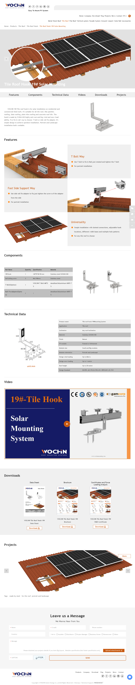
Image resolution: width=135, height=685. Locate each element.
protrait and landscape (40, 596)
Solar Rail (117, 21)
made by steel (15, 596)
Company (87, 16)
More (124, 556)
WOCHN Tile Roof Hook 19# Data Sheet (34, 521)
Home (81, 16)
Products (13, 26)
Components (35, 94)
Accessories (126, 21)
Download (96, 16)
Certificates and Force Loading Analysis (100, 483)
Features (14, 94)
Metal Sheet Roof (54, 21)
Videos (82, 94)
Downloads (101, 94)
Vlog (102, 16)
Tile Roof (65, 21)
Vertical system (82, 21)
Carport (110, 21)
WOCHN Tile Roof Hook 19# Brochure (67, 520)
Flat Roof (73, 21)
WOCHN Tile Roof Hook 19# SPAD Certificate (100, 520)
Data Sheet (34, 482)
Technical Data (60, 94)
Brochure (67, 482)
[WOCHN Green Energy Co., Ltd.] (14, 5)
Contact (119, 16)
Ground (104, 21)
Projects (108, 16)
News (113, 16)
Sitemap (77, 683)
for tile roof (26, 596)
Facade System (94, 21)
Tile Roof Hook (32, 26)
